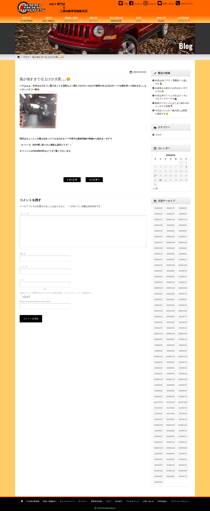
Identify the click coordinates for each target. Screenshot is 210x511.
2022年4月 (183, 299)
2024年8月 (183, 248)
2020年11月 (170, 334)
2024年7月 (158, 254)
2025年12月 (170, 219)
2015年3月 (158, 465)
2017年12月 (158, 402)
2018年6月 (158, 391)
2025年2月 (183, 237)
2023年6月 (158, 276)
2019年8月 (171, 362)
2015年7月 (183, 454)
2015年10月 (182, 448)
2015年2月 (171, 465)
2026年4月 (171, 214)
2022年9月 (158, 294)
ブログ (26, 57)
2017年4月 (183, 414)
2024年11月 (182, 242)
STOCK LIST (26, 19)
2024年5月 (183, 254)
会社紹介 (118, 501)
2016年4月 (183, 436)
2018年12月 (158, 379)
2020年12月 (158, 334)
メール (23, 266)
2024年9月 (171, 248)
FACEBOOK (39, 151)
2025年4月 (158, 237)
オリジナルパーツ (67, 501)
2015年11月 (170, 448)
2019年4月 (183, 368)
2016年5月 (171, 436)
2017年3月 (158, 419)
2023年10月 (182, 265)
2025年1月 (158, 242)
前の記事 (72, 179)
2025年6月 (171, 231)
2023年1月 (183, 282)
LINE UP (49, 19)
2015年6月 (158, 459)
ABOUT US (161, 19)
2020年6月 (158, 345)
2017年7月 (183, 408)
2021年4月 (183, 322)
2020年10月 (182, 334)
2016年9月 (158, 431)
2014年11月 (170, 471)
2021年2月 (171, 328)
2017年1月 (183, 419)
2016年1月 (183, 442)
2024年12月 (170, 242)
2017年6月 (158, 414)
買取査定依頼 (96, 501)
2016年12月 (158, 425)
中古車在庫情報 (32, 501)
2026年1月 (158, 219)
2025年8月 (183, 225)
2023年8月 (171, 271)
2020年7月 (183, 339)
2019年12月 (158, 356)
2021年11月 (170, 311)
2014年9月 (158, 476)
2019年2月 (171, 374)
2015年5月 (171, 459)
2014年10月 (182, 471)
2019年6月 (158, 368)
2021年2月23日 (140, 72)
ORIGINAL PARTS (71, 19)
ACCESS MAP (184, 19)
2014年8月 (171, 476)
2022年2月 (171, 305)
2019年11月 (170, 356)
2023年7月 (183, 271)
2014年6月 (158, 482)
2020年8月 (171, 339)
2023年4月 (183, 276)
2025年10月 (158, 225)
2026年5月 (158, 214)
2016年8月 (171, 431)
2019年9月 (158, 362)
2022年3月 (158, 305)
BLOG (138, 19)
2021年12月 (158, 311)
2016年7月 (183, 431)
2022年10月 (182, 288)
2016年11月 (170, 425)
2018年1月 (183, 396)
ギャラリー (82, 501)
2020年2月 (171, 351)
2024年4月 (158, 259)
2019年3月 (158, 374)
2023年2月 (171, 282)
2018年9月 (158, 385)
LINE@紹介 (162, 501)
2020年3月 (158, 351)
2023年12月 (170, 265)
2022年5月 (171, 299)
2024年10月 (158, 248)
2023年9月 (158, 271)
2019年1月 (183, 374)
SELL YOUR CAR (116, 19)
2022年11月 (170, 288)
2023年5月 (171, 276)
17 (155, 175)
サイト (22, 280)
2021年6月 (158, 322)
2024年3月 (171, 259)
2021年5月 (171, 322)
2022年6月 (158, 299)
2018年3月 (158, 396)
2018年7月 (183, 385)
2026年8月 (158, 208)
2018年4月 (183, 391)
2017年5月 (171, 414)
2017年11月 (170, 402)
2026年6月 (183, 208)
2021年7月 (183, 316)
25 (160, 180)
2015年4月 (183, 459)
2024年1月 (158, 265)
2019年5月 (171, 368)
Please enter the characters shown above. (35, 301)
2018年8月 (171, 385)
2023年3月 (158, 282)
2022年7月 (183, 294)
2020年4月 (183, 345)
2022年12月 (158, 288)
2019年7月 (183, 362)
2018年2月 (171, 396)
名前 (23, 253)
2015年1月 (183, 465)
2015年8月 (171, 454)
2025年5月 (183, 231)
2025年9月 (171, 225)
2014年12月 (158, 471)
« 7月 (155, 188)
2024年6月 (171, 254)
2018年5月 (171, 391)
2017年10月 (182, 402)
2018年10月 (182, 379)
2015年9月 (158, 454)
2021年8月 (171, 316)
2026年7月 (171, 208)
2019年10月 (182, 356)
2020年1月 (183, 351)
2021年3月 (158, 328)
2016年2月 (171, 442)
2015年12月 (158, 448)
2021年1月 (183, 328)
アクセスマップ (132, 501)
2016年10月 (182, 425)
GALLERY (93, 19)
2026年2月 (183, 214)
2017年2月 (171, 419)
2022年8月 (171, 294)
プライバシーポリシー (180, 501)
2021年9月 (158, 316)
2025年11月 (182, 219)
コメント (24, 213)
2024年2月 (183, 259)
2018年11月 (170, 379)
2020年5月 (171, 345)
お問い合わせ (148, 501)
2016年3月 (158, 442)
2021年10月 (182, 311)
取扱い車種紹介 (49, 501)
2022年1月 (183, 305)
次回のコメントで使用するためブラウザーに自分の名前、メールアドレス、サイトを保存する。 (56, 293)
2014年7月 (183, 476)
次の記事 (93, 179)
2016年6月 (158, 436)
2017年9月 (158, 408)
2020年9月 (158, 339)
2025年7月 (158, 231)
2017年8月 (171, 408)
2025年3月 (171, 237)
